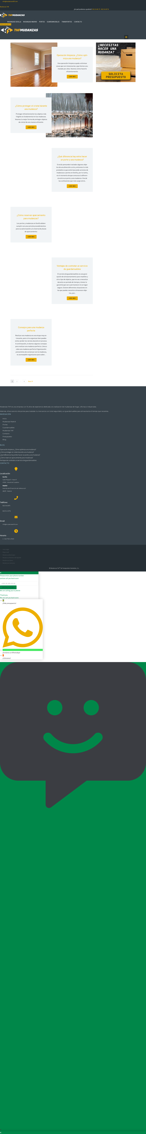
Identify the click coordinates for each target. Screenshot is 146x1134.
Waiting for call (8, 587)
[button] (126, 37)
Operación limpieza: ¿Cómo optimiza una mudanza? (18, 449)
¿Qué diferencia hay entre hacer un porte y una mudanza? (20, 455)
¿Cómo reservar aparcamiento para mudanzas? (16, 458)
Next (30, 381)
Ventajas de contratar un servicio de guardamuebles (18, 460)
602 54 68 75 (96, 9)
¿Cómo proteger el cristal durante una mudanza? (17, 452)
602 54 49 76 (105, 9)
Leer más (72, 76)
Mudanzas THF (4, 7)
